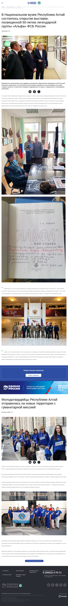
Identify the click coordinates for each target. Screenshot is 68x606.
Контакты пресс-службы (21, 575)
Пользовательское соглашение (9, 597)
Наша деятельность (11, 6)
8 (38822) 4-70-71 (52, 572)
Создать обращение (33, 375)
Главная (3, 6)
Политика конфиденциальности (9, 598)
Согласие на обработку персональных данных (13, 601)
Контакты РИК (7, 574)
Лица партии (20, 570)
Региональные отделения (34, 571)
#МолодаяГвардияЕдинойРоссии (34, 560)
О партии (5, 570)
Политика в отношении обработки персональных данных (15, 599)
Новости (19, 6)
